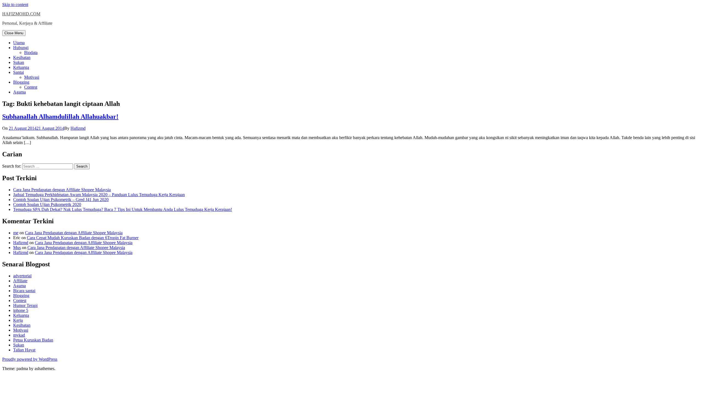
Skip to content (15, 4)
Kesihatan (21, 57)
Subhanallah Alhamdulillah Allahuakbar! (60, 116)
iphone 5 (20, 310)
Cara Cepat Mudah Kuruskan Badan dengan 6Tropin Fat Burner (82, 237)
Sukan (18, 62)
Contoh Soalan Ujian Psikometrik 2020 (47, 204)
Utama (19, 42)
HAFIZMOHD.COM (21, 14)
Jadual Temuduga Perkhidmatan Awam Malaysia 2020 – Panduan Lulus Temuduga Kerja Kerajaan (99, 194)
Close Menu (13, 33)
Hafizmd (78, 128)
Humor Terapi (25, 305)
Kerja (18, 320)
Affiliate (20, 280)
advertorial (22, 275)
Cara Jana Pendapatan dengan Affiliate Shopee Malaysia (62, 189)
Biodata (31, 52)
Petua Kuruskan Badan (33, 340)
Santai (18, 72)
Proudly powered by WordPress (29, 359)
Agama (19, 92)
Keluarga (21, 67)
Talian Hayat (24, 350)
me (15, 232)
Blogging (21, 82)
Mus (17, 247)
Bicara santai (24, 290)
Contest (30, 87)
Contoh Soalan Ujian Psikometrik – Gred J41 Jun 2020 (61, 199)
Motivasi (31, 77)
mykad (19, 335)
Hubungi (21, 47)
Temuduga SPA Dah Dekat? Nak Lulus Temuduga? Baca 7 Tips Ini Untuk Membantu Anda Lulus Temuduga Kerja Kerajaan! (122, 209)
